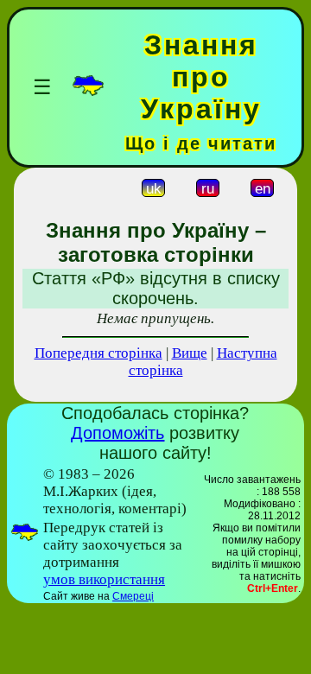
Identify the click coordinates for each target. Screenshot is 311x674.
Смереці (133, 596)
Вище (189, 353)
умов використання (104, 579)
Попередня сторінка (98, 353)
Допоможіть (117, 432)
